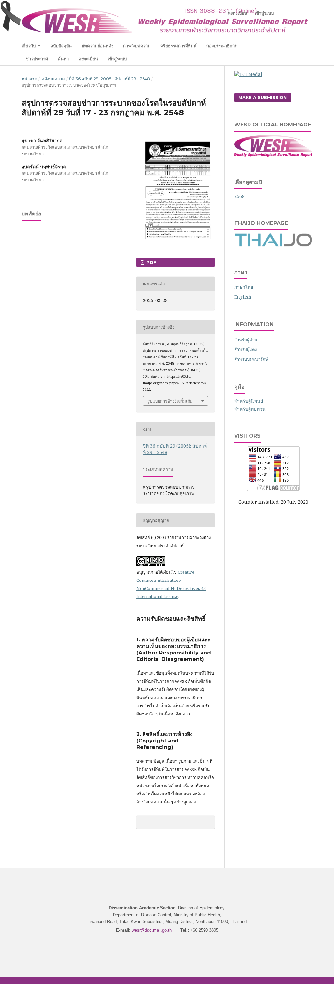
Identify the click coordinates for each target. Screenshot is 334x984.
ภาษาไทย (243, 287)
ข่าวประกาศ (37, 58)
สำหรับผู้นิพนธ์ (248, 401)
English (242, 297)
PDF (150, 262)
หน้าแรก (29, 78)
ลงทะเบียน (88, 58)
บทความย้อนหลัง (97, 45)
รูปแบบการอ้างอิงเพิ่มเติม (170, 401)
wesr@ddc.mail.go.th (152, 930)
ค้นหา (63, 58)
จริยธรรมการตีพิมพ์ (178, 45)
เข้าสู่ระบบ (117, 58)
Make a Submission (262, 97)
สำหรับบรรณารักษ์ (251, 359)
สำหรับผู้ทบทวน (250, 409)
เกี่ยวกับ (29, 45)
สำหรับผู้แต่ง (245, 349)
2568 (239, 196)
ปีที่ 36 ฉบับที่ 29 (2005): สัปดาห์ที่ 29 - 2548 (109, 78)
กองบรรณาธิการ (221, 45)
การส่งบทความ (137, 45)
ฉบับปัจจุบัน (61, 45)
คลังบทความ (53, 78)
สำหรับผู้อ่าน (245, 340)
